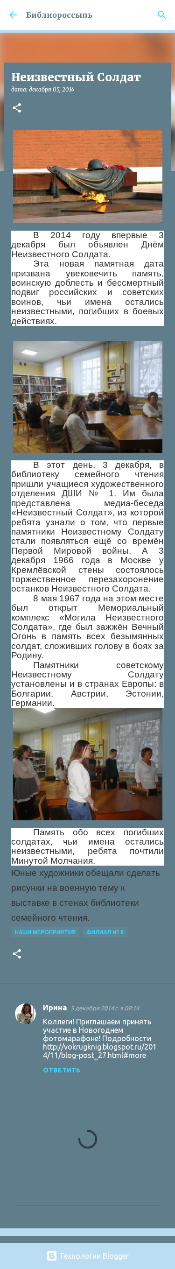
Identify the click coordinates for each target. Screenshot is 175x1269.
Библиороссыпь (59, 15)
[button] (16, 108)
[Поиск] (162, 15)
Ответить (61, 1070)
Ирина (55, 1007)
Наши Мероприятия (45, 932)
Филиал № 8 (105, 932)
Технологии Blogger (93, 1256)
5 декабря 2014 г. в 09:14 (104, 1008)
